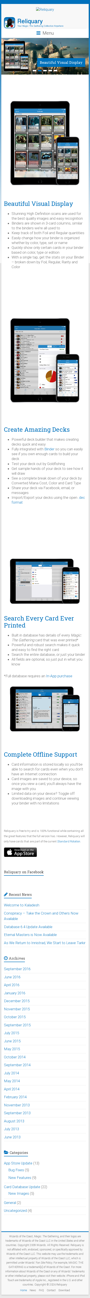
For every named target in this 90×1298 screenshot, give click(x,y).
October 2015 (15, 1017)
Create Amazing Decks (37, 429)
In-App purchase (59, 676)
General (10, 1202)
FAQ (41, 1290)
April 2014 (11, 1089)
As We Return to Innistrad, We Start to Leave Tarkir (44, 943)
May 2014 (12, 1081)
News (33, 1290)
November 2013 (17, 1105)
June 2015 (12, 1041)
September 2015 (17, 1025)
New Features (19, 1177)
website (61, 1275)
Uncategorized (15, 1210)
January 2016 (14, 993)
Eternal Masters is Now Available (30, 934)
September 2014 (17, 1065)
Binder (49, 449)
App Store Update (18, 1163)
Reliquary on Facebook (24, 872)
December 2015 (16, 1001)
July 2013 (11, 1129)
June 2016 (12, 977)
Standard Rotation (68, 841)
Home (23, 1290)
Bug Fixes (16, 1170)
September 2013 (17, 1113)
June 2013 (12, 1137)
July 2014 (11, 1073)
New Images (18, 1193)
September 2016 (17, 969)
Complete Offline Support (40, 754)
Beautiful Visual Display (61, 62)
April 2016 (11, 985)
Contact (51, 1290)
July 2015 (11, 1033)
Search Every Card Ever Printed (39, 621)
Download (64, 1290)
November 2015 (17, 1009)
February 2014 (15, 1097)
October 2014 (15, 1057)
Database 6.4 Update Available (28, 927)
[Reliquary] (45, 9)
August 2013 (14, 1121)
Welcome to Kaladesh (21, 905)
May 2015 (12, 1049)
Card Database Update (22, 1187)
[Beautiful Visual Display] (45, 40)
